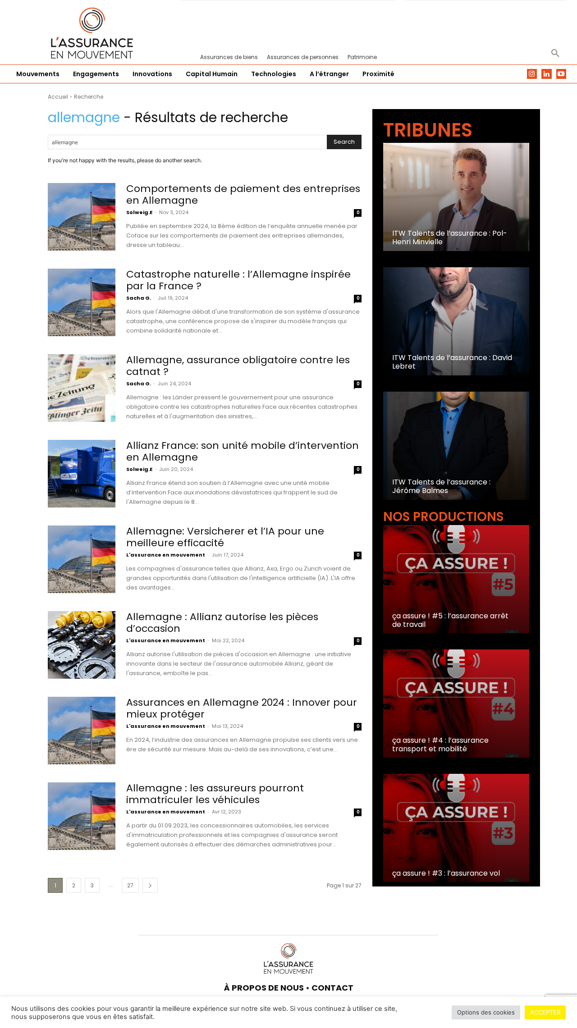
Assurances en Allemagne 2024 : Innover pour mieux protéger (241, 708)
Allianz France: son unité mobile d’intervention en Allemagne (242, 451)
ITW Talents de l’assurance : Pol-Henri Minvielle (449, 237)
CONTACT (332, 987)
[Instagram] (532, 74)
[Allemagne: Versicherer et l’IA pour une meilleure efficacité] (81, 559)
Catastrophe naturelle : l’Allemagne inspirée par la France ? (238, 280)
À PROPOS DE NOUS (264, 987)
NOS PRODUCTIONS (443, 516)
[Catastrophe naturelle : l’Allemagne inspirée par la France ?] (81, 302)
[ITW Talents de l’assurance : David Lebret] (456, 321)
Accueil (58, 97)
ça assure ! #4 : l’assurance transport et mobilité (440, 744)
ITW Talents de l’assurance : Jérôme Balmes (441, 486)
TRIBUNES (427, 130)
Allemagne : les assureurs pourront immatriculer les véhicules (215, 794)
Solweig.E (139, 212)
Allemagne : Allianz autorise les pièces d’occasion (222, 622)
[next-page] (150, 885)
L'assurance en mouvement (165, 554)
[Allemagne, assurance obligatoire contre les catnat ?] (81, 388)
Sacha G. (138, 298)
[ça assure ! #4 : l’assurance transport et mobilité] (456, 703)
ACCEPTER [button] (545, 1012)
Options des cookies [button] (486, 1012)
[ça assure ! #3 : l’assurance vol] (456, 828)
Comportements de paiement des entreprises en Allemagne (243, 194)
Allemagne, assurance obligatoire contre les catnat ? (238, 366)
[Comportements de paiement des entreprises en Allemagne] (81, 217)
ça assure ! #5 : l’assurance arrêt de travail (450, 620)
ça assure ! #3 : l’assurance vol (446, 873)
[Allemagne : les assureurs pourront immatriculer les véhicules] (81, 816)
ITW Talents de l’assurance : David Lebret (452, 361)
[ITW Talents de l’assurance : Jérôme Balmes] (456, 446)
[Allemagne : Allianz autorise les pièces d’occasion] (81, 645)
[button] (555, 53)
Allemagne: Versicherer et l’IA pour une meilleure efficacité (225, 537)
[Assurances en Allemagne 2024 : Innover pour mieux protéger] (81, 730)
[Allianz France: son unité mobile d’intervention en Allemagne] (81, 473)
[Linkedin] (546, 74)
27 (130, 885)
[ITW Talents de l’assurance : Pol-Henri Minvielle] (456, 197)
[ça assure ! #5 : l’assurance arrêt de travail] (456, 579)
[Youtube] (561, 74)
